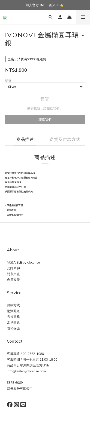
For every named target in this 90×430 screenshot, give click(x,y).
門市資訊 (13, 274)
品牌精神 (13, 268)
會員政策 (13, 280)
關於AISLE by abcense (23, 262)
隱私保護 (13, 328)
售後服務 (13, 317)
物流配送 (13, 311)
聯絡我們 (45, 119)
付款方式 (13, 305)
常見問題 (13, 322)
